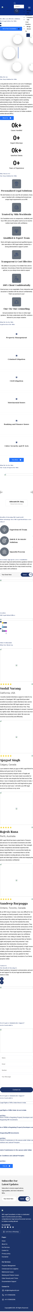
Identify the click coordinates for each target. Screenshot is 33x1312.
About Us (5, 118)
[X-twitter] (5, 1227)
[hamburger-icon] (29, 7)
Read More (15, 341)
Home (29, 10)
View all (5, 1166)
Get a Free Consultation (9, 29)
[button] (15, 3)
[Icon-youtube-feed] (7, 1227)
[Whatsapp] (10, 1227)
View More (15, 460)
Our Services (28, 14)
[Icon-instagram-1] (13, 1227)
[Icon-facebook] (2, 1227)
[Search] (16, 10)
